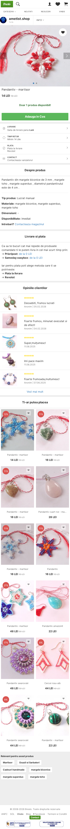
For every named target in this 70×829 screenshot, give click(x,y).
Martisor (8, 762)
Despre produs (35, 170)
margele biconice (40, 769)
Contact (35, 817)
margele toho (37, 776)
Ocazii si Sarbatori (29, 762)
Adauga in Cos (35, 116)
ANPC (4, 814)
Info (39, 20)
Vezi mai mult (35, 391)
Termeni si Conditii (57, 814)
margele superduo (13, 776)
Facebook (39, 814)
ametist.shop (19, 19)
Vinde (20, 814)
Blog (28, 814)
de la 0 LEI (25, 253)
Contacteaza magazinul (29, 224)
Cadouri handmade (13, 769)
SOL (12, 814)
